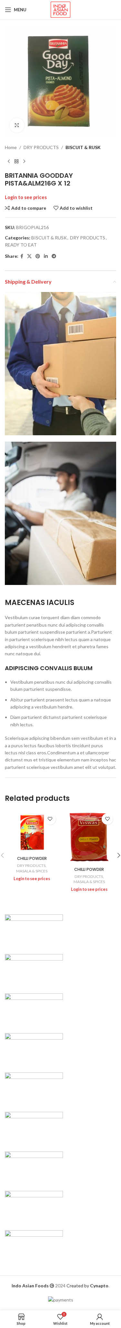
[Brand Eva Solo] (34, 1206)
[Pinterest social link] (38, 256)
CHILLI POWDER (32, 858)
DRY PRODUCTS (41, 147)
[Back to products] (16, 161)
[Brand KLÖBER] (34, 1048)
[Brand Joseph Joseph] (34, 1088)
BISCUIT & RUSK (83, 147)
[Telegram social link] (54, 256)
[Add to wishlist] (50, 819)
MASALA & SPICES (31, 871)
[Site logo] (61, 9)
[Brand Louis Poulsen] (34, 1009)
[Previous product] (9, 161)
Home (11, 147)
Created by (87, 1285)
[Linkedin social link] (46, 256)
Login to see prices (26, 197)
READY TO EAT (21, 244)
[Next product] (24, 161)
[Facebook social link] (21, 256)
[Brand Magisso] (34, 969)
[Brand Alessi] (34, 1246)
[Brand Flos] (34, 1167)
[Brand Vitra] (34, 930)
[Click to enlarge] (17, 125)
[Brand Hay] (34, 1127)
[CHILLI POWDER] (32, 831)
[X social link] (29, 256)
